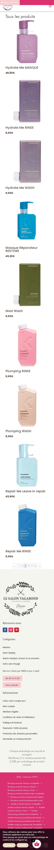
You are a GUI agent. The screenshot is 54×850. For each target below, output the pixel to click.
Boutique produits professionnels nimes (27, 800)
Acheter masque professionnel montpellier (25, 824)
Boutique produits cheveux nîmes (21, 790)
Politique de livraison (12, 722)
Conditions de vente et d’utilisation (19, 717)
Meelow (6, 647)
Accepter (9, 845)
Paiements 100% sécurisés (15, 728)
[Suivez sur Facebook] (5, 630)
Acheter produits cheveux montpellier (26, 804)
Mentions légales (11, 711)
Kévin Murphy (9, 652)
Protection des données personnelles (20, 733)
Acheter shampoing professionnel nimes (25, 821)
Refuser (23, 845)
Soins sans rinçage (11, 663)
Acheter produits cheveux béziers (21, 807)
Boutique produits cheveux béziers (22, 787)
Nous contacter (12, 685)
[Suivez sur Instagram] (10, 630)
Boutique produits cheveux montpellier (24, 783)
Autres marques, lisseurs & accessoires (21, 658)
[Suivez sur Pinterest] (16, 630)
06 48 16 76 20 (12, 678)
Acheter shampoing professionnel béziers (24, 817)
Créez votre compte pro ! (14, 700)
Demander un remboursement (17, 738)
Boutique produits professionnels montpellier (26, 793)
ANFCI (35, 777)
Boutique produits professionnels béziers (27, 797)
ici (26, 840)
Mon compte (9, 706)
